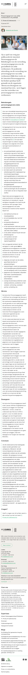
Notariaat (4, 621)
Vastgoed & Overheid (7, 625)
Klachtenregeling (5, 671)
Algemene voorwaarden (6, 666)
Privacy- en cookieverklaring (8, 669)
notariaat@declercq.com (9, 563)
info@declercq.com (7, 556)
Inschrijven (4, 581)
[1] (14, 139)
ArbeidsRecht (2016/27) (17, 120)
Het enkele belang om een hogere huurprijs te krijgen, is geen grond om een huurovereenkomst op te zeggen (13, 646)
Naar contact (7, 545)
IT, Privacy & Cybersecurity (8, 20)
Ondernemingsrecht (6, 623)
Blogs (2, 13)
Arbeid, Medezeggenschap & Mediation (12, 616)
